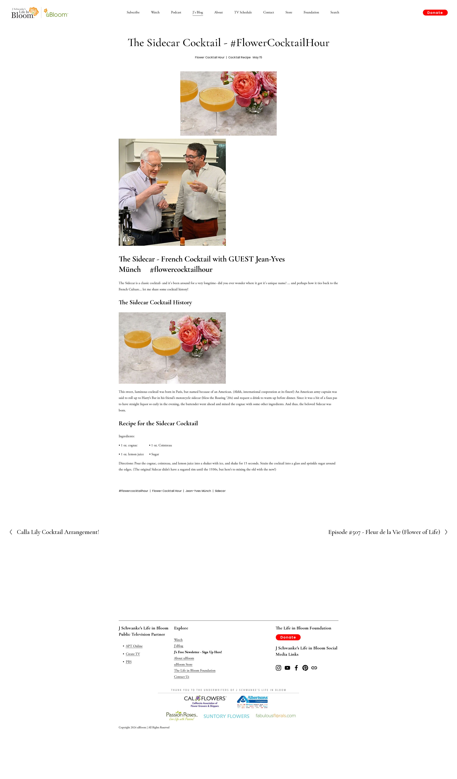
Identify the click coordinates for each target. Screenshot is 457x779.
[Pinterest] (305, 668)
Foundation (311, 12)
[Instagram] (278, 668)
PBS (129, 662)
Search (334, 12)
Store (288, 12)
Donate (435, 12)
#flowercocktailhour (133, 491)
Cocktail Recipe (239, 57)
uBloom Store (183, 664)
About (218, 12)
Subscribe (133, 12)
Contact (268, 12)
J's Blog (198, 12)
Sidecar (220, 491)
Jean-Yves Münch (198, 491)
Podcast (176, 12)
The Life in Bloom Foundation (194, 670)
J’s (175, 646)
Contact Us (181, 677)
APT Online (134, 646)
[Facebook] (296, 668)
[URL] (314, 668)
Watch (155, 12)
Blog (180, 646)
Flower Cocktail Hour (210, 57)
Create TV (133, 654)
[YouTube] (287, 668)
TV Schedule (243, 12)
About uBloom (184, 658)
